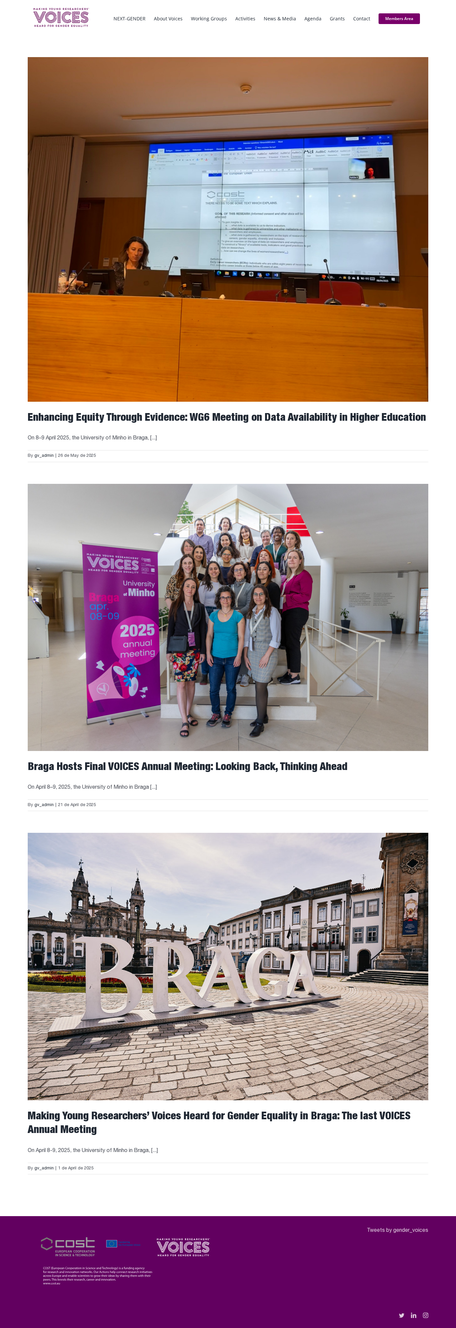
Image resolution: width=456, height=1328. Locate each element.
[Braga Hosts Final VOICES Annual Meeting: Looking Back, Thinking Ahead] (228, 617)
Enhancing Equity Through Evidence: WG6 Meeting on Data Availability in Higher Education (227, 418)
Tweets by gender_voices (397, 1231)
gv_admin (44, 456)
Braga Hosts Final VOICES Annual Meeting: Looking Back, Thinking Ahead (188, 767)
